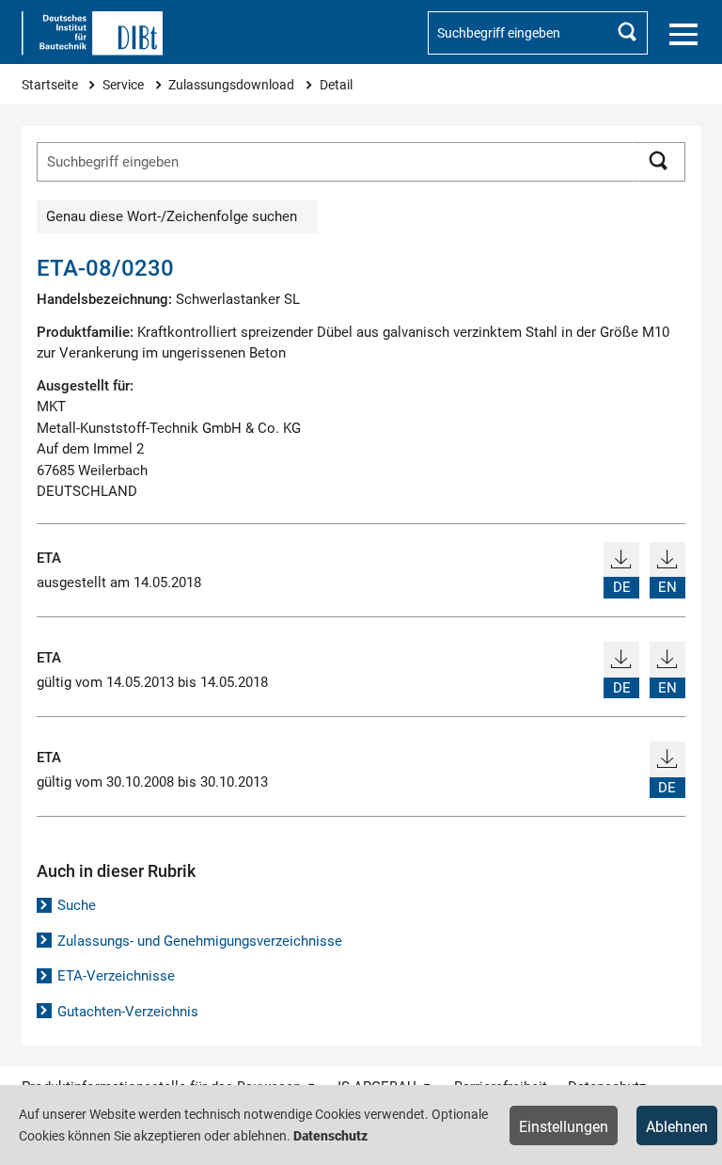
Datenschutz (330, 1135)
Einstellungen (563, 1127)
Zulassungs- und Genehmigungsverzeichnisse (199, 941)
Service (124, 84)
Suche (76, 905)
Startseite (51, 84)
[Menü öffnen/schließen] (683, 35)
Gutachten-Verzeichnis (127, 1011)
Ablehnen (677, 1127)
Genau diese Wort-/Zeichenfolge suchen (171, 216)
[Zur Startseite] (92, 33)
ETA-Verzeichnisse (116, 975)
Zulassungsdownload (232, 84)
